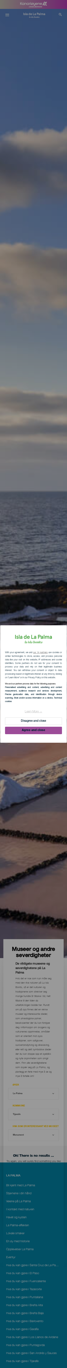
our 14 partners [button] (40, 652)
